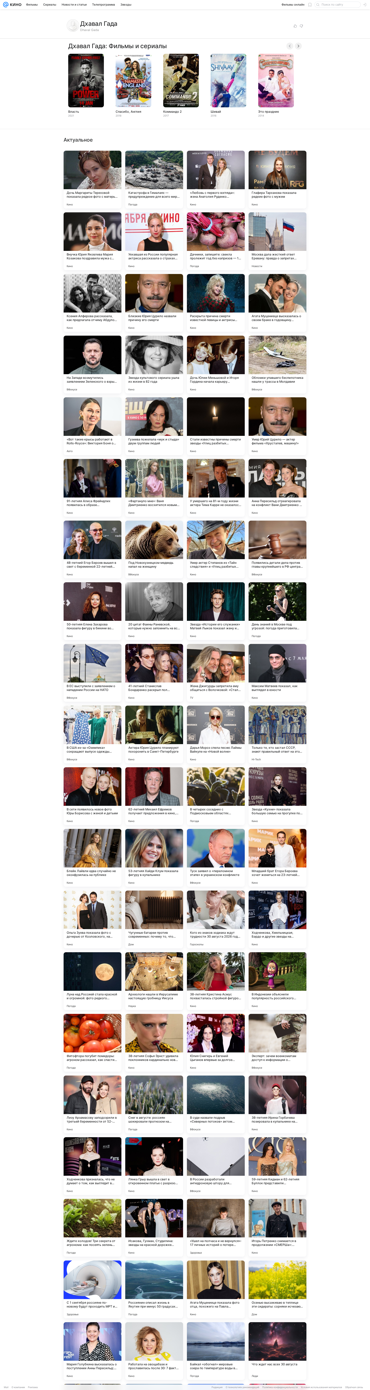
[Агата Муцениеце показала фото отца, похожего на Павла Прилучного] (216, 1289)
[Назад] (289, 46)
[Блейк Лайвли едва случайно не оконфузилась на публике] (92, 858)
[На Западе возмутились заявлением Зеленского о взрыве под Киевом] (92, 364)
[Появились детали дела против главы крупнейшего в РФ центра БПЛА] (277, 549)
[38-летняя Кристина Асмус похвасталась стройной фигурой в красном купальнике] (216, 981)
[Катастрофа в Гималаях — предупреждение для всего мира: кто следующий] (154, 179)
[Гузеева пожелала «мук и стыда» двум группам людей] (154, 426)
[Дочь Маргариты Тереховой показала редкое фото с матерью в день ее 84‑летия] (92, 179)
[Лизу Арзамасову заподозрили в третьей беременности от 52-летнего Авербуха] (92, 1104)
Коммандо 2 (172, 111)
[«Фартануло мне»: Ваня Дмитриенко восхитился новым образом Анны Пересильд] (154, 488)
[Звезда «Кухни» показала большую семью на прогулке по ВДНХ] (277, 796)
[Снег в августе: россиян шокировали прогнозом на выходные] (154, 1104)
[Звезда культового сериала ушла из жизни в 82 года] (154, 364)
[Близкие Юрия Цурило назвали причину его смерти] (154, 303)
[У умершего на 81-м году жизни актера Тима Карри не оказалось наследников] (216, 488)
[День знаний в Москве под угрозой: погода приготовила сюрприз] (277, 611)
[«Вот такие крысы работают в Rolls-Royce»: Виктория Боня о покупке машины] (92, 426)
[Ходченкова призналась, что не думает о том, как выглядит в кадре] (92, 1166)
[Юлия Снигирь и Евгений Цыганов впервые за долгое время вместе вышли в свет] (216, 1043)
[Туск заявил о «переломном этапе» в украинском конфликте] (216, 858)
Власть (73, 111)
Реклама (33, 1387)
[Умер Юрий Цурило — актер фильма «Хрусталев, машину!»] (277, 426)
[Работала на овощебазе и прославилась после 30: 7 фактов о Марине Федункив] (154, 1351)
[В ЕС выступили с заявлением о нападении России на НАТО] (92, 673)
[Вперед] (298, 46)
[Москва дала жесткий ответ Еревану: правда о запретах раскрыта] (277, 241)
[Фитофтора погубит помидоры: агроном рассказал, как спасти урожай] (92, 1043)
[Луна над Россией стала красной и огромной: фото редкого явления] (92, 981)
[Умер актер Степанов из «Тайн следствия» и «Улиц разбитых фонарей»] (216, 549)
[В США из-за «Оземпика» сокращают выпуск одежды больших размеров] (92, 734)
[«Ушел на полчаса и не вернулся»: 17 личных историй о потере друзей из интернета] (216, 1228)
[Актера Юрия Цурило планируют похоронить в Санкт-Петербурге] (154, 734)
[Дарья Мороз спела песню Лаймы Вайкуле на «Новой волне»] (216, 734)
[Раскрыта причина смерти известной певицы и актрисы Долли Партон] (216, 303)
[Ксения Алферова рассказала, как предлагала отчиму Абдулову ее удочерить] (92, 303)
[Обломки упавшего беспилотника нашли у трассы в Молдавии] (277, 364)
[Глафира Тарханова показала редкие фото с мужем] (277, 179)
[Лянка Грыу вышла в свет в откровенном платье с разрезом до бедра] (154, 1166)
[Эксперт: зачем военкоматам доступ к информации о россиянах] (277, 1043)
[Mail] (5, 4)
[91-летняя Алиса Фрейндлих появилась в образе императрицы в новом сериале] (92, 488)
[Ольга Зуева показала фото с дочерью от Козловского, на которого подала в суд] (92, 919)
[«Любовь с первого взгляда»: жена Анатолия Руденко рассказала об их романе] (216, 179)
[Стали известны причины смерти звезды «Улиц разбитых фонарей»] (216, 426)
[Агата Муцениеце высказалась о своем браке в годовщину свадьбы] (277, 303)
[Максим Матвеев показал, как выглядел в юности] (277, 673)
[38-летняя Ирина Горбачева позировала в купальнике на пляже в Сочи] (277, 1104)
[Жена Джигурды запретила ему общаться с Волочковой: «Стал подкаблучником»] (216, 673)
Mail (6, 1387)
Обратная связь (354, 1387)
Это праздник (268, 111)
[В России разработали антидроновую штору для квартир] (216, 1166)
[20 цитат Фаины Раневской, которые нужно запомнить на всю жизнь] (154, 611)
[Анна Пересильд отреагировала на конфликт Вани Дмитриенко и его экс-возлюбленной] (277, 488)
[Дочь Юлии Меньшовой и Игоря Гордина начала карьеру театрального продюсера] (216, 364)
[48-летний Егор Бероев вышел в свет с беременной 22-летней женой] (92, 549)
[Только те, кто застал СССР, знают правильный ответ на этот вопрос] (277, 734)
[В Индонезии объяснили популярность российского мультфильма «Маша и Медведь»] (277, 981)
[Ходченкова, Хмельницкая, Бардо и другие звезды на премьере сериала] (277, 919)
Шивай (216, 111)
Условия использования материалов (321, 1387)
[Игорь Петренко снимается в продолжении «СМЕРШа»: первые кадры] (277, 1228)
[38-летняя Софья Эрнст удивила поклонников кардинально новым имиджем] (154, 1043)
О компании (18, 1387)
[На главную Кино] (14, 4)
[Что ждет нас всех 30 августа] (277, 1351)
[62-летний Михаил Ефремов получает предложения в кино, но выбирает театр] (154, 796)
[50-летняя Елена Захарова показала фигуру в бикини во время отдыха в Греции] (92, 611)
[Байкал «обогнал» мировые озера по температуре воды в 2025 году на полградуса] (216, 1351)
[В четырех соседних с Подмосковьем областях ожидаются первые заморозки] (216, 796)
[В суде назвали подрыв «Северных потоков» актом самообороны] (216, 1104)
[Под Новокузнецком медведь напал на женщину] (154, 549)
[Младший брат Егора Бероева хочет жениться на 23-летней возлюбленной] (277, 858)
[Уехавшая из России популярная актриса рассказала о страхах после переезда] (154, 241)
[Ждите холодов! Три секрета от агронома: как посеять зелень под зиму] (92, 1228)
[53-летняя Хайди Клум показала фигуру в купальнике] (154, 858)
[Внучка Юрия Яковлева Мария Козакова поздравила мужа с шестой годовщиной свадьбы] (92, 241)
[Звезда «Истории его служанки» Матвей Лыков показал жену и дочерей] (216, 611)
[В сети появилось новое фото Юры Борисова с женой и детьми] (92, 796)
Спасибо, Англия (128, 111)
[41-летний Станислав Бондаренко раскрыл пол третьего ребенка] (154, 673)
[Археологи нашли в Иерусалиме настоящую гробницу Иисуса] (154, 981)
